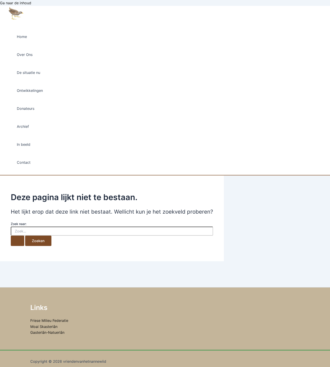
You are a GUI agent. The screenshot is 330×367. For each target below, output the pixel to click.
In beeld (23, 144)
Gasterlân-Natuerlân (47, 332)
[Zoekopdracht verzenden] (17, 241)
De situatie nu (28, 72)
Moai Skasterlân (43, 326)
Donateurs (25, 108)
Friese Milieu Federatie (49, 320)
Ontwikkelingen (30, 90)
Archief (23, 126)
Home (22, 36)
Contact (24, 162)
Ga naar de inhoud (15, 3)
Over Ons (25, 54)
